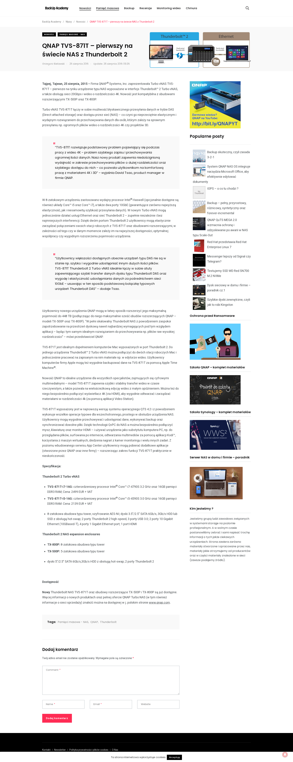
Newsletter (60, 749)
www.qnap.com (159, 602)
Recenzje (146, 8)
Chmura (191, 8)
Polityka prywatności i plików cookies (88, 749)
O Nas (115, 749)
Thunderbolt (108, 622)
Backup (129, 8)
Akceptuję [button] (174, 757)
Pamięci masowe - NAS (72, 34)
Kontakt (46, 749)
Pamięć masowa (107, 8)
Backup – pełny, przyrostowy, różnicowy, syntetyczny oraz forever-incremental (226, 208)
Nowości (85, 8)
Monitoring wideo (169, 8)
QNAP (94, 622)
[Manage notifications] (285, 754)
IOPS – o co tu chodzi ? (222, 188)
